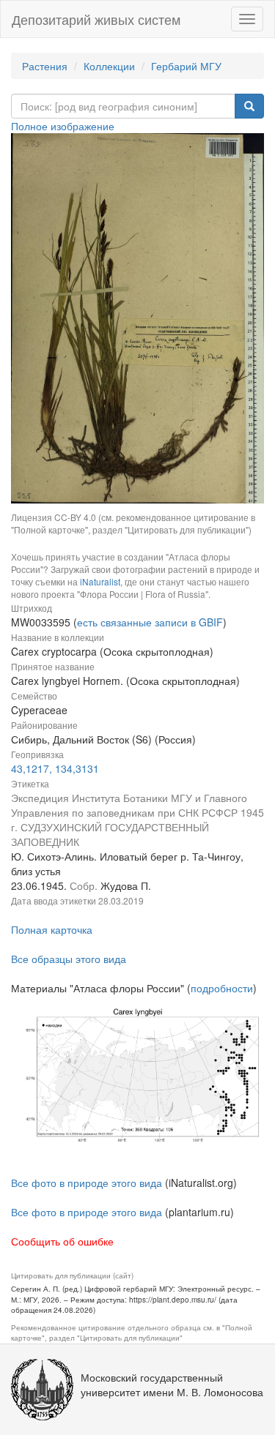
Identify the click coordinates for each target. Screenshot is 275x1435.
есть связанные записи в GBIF (150, 622)
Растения (44, 66)
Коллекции (109, 66)
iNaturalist (100, 581)
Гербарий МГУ (186, 66)
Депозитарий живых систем (96, 19)
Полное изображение (62, 126)
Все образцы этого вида (68, 958)
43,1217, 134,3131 (55, 768)
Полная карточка (51, 929)
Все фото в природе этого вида (86, 1182)
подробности (222, 988)
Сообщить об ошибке (62, 1241)
